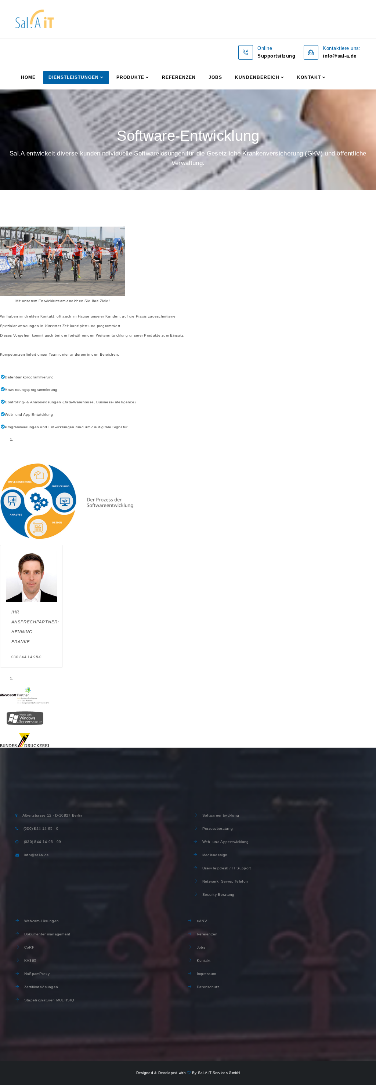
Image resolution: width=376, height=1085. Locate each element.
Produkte (130, 77)
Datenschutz (207, 987)
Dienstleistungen (73, 77)
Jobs (215, 77)
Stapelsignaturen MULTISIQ (48, 1000)
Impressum (206, 974)
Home (28, 77)
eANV (201, 921)
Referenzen (179, 77)
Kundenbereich (257, 77)
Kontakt (309, 77)
